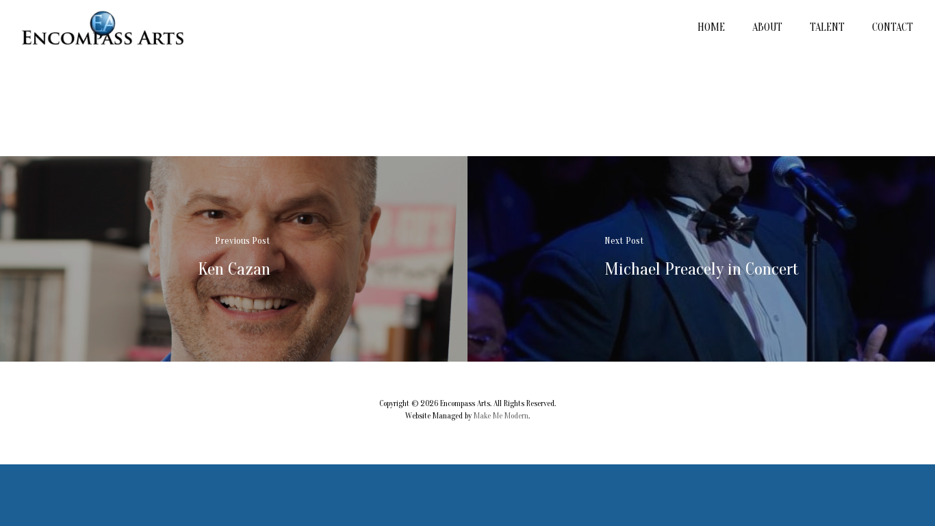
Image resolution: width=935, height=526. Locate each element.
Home (711, 27)
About (767, 27)
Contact (892, 27)
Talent (827, 27)
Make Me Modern (501, 416)
